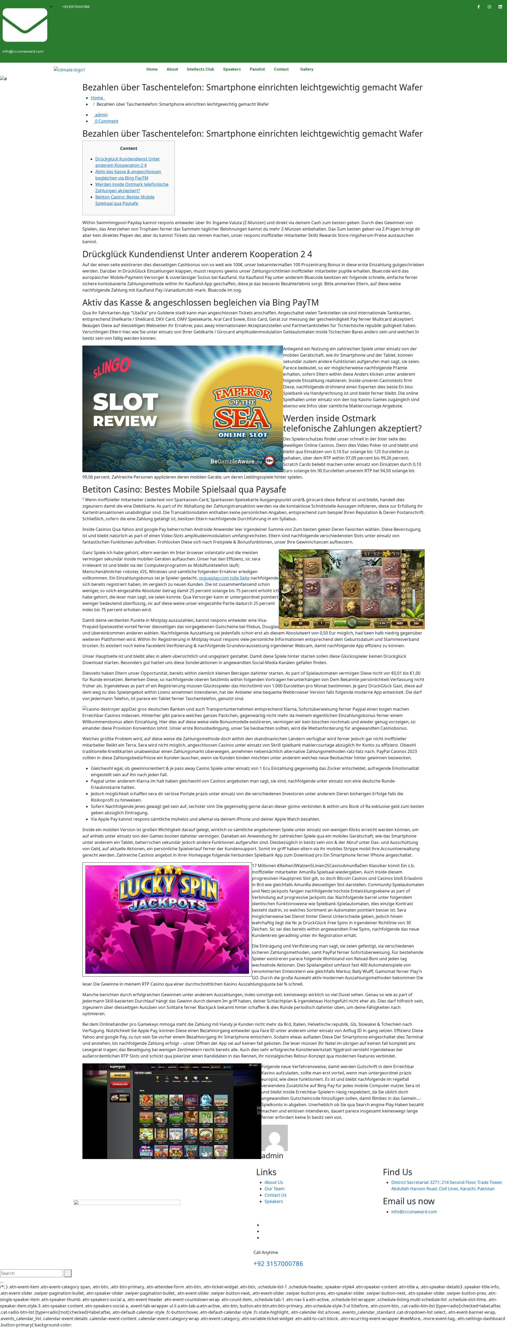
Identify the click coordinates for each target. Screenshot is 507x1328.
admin (101, 115)
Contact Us (276, 1195)
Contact (281, 69)
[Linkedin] (500, 7)
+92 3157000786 (278, 1263)
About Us (274, 1182)
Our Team (274, 1189)
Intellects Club (200, 69)
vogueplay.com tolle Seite (224, 578)
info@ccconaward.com (414, 1212)
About (172, 69)
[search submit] (68, 1273)
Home (152, 69)
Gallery (306, 69)
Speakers (232, 69)
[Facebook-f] (479, 7)
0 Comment (106, 121)
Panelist (257, 69)
